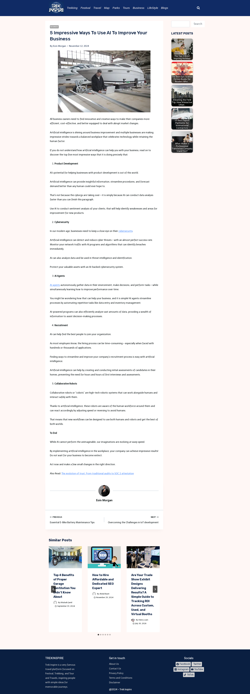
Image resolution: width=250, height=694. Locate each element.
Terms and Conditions (120, 677)
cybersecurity (125, 231)
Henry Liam (143, 620)
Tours (126, 7)
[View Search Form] (198, 8)
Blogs (164, 7)
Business (138, 7)
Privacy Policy (116, 673)
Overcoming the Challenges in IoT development (133, 520)
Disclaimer (114, 682)
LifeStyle (152, 7)
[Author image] (55, 602)
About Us (114, 664)
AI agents (55, 285)
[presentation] (65, 557)
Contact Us (115, 668)
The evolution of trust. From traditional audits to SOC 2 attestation (97, 473)
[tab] (98, 634)
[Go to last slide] (53, 589)
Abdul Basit (104, 594)
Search (198, 23)
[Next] (155, 589)
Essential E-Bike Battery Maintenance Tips (72, 520)
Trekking (72, 7)
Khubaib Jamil (66, 602)
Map (107, 7)
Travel (97, 7)
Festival (85, 7)
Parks (116, 7)
